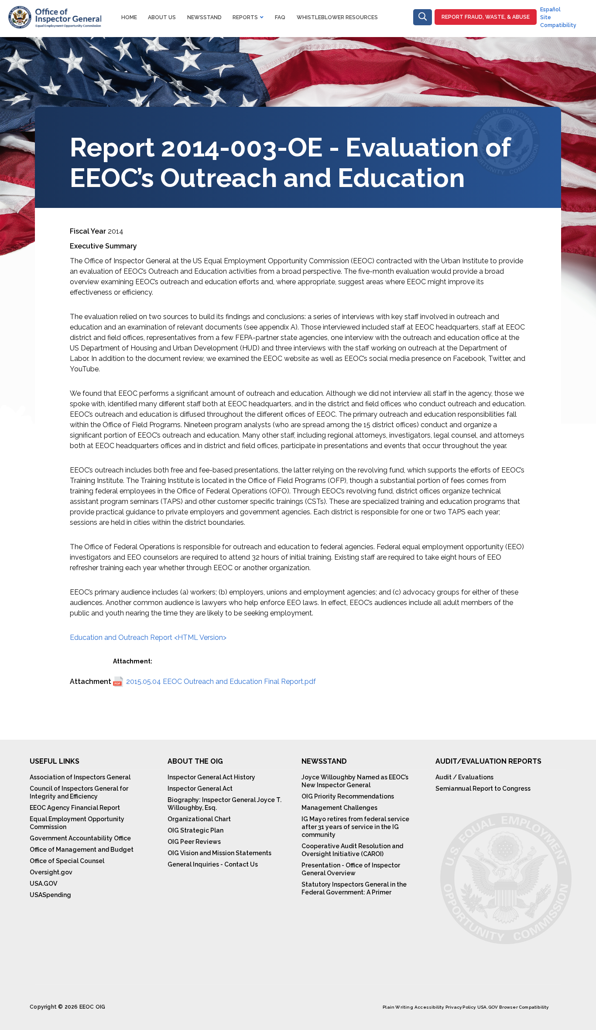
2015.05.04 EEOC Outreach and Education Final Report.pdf (221, 681)
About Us (162, 17)
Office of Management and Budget (82, 849)
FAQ (280, 17)
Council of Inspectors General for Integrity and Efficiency (79, 792)
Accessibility (429, 1007)
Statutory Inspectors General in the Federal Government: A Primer (354, 888)
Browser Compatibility (523, 1007)
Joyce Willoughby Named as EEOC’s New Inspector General (354, 781)
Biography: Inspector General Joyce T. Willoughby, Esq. (224, 803)
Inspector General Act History (211, 777)
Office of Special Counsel (67, 860)
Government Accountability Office (80, 838)
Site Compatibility (558, 21)
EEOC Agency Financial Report (75, 807)
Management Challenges (339, 807)
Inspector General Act (200, 788)
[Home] (54, 11)
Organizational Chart (199, 819)
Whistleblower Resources (337, 17)
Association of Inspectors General (80, 777)
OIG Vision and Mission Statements (219, 853)
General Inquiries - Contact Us (213, 864)
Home (129, 17)
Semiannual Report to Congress (483, 788)
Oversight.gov (51, 872)
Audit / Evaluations (464, 777)
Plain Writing (398, 1007)
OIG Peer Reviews (194, 841)
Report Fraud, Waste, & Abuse (486, 17)
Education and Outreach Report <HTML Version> (148, 637)
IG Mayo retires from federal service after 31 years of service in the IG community (355, 827)
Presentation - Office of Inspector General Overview (350, 869)
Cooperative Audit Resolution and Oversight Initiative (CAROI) (352, 850)
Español (550, 10)
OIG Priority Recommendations (347, 796)
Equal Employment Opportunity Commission (77, 823)
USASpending (50, 894)
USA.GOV (43, 883)
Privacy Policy (460, 1007)
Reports (245, 17)
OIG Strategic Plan (195, 830)
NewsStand (204, 17)
